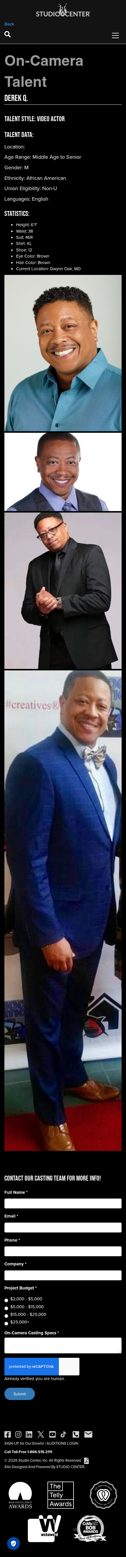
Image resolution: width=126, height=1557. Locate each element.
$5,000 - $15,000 (27, 1307)
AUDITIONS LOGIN (62, 1443)
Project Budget (20, 1288)
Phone (12, 1240)
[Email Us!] (88, 1433)
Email (11, 1216)
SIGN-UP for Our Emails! (24, 1443)
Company (15, 1264)
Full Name (16, 1192)
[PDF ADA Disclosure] (86, 1460)
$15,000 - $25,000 (28, 1314)
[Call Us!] (76, 1433)
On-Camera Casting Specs (31, 1333)
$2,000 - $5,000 (26, 1299)
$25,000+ (19, 1322)
